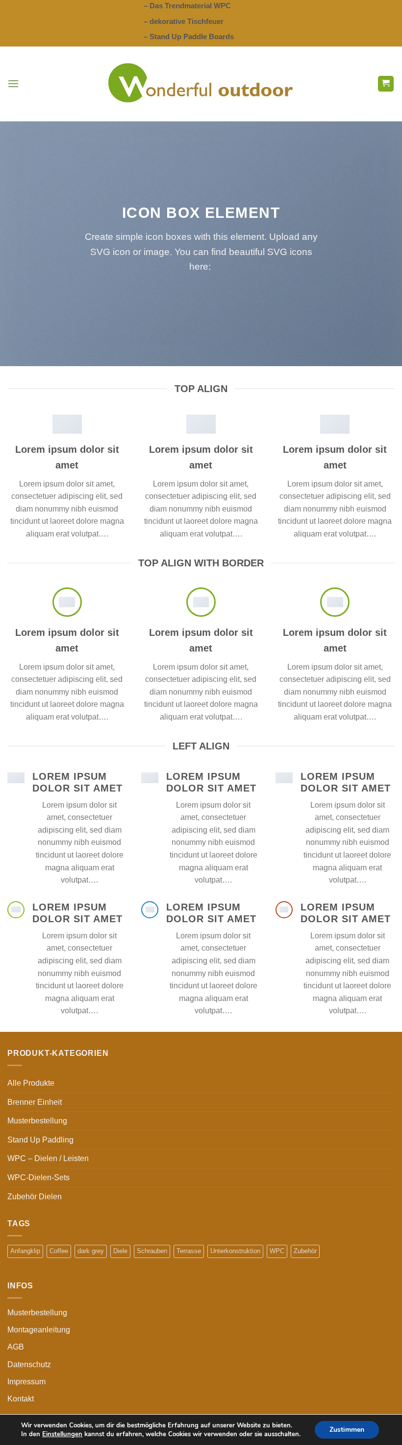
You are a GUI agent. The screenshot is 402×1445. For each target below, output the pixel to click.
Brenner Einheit (34, 1102)
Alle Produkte (30, 1083)
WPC (277, 1251)
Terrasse (188, 1251)
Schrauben (152, 1251)
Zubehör (305, 1251)
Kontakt (20, 1399)
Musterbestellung (37, 1121)
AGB (15, 1347)
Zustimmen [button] (346, 1429)
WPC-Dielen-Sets (38, 1177)
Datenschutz (29, 1364)
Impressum (26, 1381)
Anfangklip (25, 1251)
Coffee (59, 1251)
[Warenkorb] (386, 84)
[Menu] (13, 83)
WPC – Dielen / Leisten (48, 1158)
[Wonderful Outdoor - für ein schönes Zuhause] (201, 83)
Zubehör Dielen (34, 1196)
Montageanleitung (38, 1330)
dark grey (90, 1251)
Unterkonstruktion (235, 1251)
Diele (120, 1251)
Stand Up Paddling (40, 1140)
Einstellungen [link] (62, 1434)
